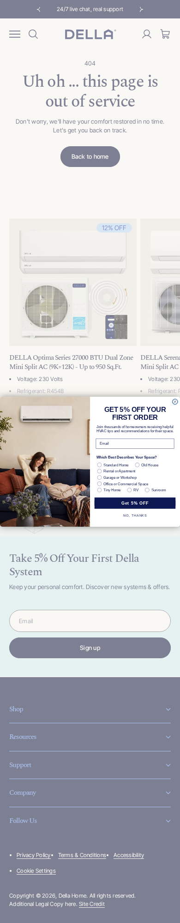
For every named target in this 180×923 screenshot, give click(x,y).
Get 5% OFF (135, 502)
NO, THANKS (135, 515)
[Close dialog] (175, 401)
